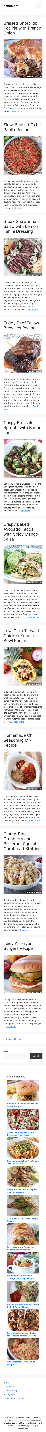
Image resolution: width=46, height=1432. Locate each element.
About (6, 1382)
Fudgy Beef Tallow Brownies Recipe (21, 325)
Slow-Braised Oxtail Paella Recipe (23, 127)
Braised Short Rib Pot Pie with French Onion (22, 28)
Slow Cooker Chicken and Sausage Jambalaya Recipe (20, 1277)
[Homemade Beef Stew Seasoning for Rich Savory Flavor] (23, 1291)
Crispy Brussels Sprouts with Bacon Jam (22, 427)
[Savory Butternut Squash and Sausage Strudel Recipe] (23, 1234)
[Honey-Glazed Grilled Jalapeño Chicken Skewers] (23, 1176)
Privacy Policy (10, 1394)
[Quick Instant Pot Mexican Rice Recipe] (23, 1349)
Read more (17, 111)
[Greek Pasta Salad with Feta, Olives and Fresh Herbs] (23, 1119)
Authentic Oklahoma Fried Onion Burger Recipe (22, 1104)
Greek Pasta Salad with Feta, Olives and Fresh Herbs (20, 1133)
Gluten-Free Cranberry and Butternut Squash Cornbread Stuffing (22, 841)
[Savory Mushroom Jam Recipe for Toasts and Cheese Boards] (23, 1320)
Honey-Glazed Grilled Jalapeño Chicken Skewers (22, 1191)
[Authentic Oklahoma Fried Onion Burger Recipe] (23, 1090)
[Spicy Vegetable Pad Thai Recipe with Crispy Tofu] (23, 1148)
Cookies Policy (10, 1390)
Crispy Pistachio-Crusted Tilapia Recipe (22, 1219)
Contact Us (9, 1386)
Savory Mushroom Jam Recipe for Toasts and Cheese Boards (21, 1334)
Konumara (11, 6)
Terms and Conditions (14, 1398)
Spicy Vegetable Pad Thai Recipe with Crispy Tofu (23, 1162)
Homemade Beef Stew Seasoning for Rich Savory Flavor (23, 1305)
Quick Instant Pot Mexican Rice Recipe (22, 1363)
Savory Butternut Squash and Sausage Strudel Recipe (21, 1248)
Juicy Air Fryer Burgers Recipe (18, 946)
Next (21, 1039)
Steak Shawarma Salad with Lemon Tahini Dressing (21, 226)
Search (7, 1051)
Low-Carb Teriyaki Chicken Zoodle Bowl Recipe (21, 635)
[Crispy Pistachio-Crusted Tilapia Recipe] (23, 1205)
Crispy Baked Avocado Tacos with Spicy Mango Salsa (21, 531)
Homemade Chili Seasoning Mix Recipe (19, 740)
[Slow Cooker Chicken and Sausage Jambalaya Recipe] (23, 1262)
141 (14, 1039)
